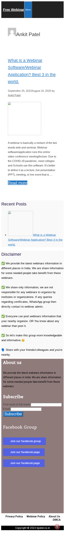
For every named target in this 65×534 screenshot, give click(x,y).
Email (6, 408)
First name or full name (16, 404)
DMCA (57, 519)
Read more (17, 183)
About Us (54, 516)
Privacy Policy (14, 516)
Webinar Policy (35, 516)
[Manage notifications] (57, 526)
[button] (24, 441)
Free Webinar (13, 9)
